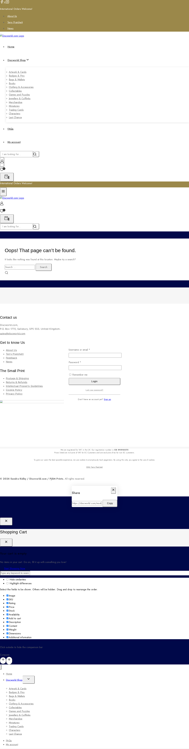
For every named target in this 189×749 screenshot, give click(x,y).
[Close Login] (6, 522)
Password (80, 362)
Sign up (107, 399)
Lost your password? (94, 390)
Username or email (84, 349)
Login (94, 381)
